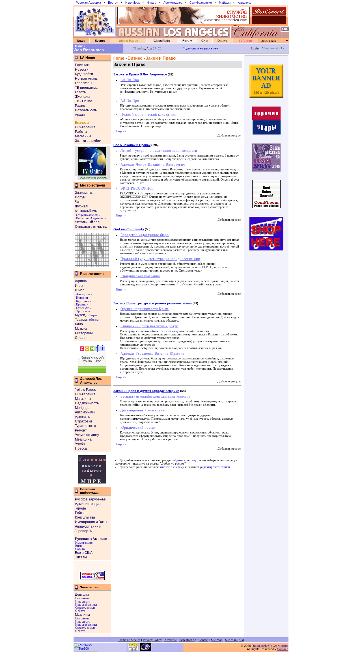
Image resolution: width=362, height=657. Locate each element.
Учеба (80, 444)
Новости (82, 69)
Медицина (83, 439)
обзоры (92, 315)
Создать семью (84, 607)
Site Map (217, 639)
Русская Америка (88, 2)
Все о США (83, 553)
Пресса (81, 448)
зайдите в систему (184, 460)
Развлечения (92, 274)
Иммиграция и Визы (91, 522)
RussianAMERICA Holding (270, 645)
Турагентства (85, 426)
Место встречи (92, 185)
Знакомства (84, 193)
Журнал (81, 206)
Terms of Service (129, 639)
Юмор (80, 290)
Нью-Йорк (132, 2)
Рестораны (84, 333)
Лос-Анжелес (172, 2)
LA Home (87, 58)
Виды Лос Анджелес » (91, 218)
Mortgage (82, 408)
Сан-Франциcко (200, 2)
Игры (79, 286)
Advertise (170, 639)
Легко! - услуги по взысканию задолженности (158, 151)
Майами (224, 2)
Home (118, 58)
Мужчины (82, 615)
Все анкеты (82, 598)
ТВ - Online (83, 101)
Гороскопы (83, 83)
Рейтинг (81, 513)
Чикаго (151, 2)
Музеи (80, 315)
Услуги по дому (87, 435)
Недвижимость (87, 403)
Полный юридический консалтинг (148, 114)
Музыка (81, 329)
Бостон (113, 2)
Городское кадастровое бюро (144, 235)
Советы (79, 548)
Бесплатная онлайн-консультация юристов (155, 396)
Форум (80, 197)
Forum (187, 40)
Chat (204, 40)
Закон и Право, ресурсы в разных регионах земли (152, 303)
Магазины (83, 136)
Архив (80, 115)
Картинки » (84, 301)
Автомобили (85, 412)
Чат (78, 202)
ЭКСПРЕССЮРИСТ (137, 188)
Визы (78, 545)
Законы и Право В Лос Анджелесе (140, 74)
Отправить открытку (91, 227)
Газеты (81, 92)
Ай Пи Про (129, 80)
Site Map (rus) (234, 639)
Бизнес (135, 58)
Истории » (83, 297)
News (81, 40)
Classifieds (162, 40)
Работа (81, 132)
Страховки (83, 421)
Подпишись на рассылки (200, 48)
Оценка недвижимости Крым (144, 309)
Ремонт (81, 430)
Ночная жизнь (86, 79)
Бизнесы (82, 123)
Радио (80, 106)
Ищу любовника (85, 604)
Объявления (85, 127)
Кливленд (244, 2)
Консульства (85, 517)
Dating (222, 40)
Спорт (80, 338)
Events (100, 40)
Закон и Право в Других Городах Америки (146, 391)
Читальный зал (87, 222)
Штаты (81, 557)
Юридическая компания (140, 276)
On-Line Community (128, 229)
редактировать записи (215, 467)
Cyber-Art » (84, 307)
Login (255, 48)
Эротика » (83, 311)
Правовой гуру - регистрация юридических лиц (160, 259)
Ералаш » (82, 304)
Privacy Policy (152, 639)
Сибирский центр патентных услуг (149, 326)
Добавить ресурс (229, 135)
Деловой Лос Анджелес (91, 381)
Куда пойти (84, 74)
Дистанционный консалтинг (143, 410)
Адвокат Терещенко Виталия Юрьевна (152, 353)
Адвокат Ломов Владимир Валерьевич (152, 164)
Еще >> (121, 131)
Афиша (81, 281)
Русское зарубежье (90, 499)
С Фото (79, 610)
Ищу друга (82, 601)
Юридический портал (138, 428)
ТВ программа (86, 88)
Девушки (82, 595)
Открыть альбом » (88, 214)
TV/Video (245, 40)
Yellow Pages (128, 40)
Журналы (82, 97)
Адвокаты (82, 417)
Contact (203, 639)
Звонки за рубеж (88, 141)
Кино (79, 324)
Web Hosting (187, 639)
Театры (81, 320)
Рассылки (82, 65)
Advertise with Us (273, 48)
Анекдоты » (84, 294)
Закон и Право (161, 58)
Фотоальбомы (86, 110)
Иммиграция (83, 542)
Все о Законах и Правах (131, 145)
